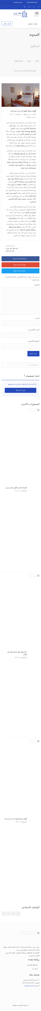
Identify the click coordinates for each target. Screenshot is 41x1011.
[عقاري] (20, 13)
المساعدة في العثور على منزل (16, 488)
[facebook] (38, 7)
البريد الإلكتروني (33, 330)
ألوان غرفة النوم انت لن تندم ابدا (16, 819)
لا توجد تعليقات (31, 117)
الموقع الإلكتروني (33, 341)
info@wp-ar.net (18, 2)
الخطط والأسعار (32, 965)
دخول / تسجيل (33, 24)
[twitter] (34, 7)
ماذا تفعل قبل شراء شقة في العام (12, 248)
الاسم (36, 318)
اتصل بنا (35, 969)
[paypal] (24, 7)
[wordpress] (29, 7)
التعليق (36, 285)
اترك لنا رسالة (20, 390)
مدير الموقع (27, 114)
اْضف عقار (7, 24)
